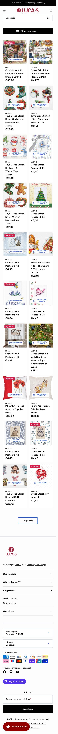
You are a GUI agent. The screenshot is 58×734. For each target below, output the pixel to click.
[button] (4, 11)
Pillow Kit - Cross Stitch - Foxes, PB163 (40, 409)
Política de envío (38, 723)
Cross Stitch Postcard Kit (38, 166)
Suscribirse (27, 709)
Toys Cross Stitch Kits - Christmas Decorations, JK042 (14, 120)
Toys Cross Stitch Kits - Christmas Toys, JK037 (40, 119)
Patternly (41, 3)
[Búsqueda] (49, 18)
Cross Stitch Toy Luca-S (40, 495)
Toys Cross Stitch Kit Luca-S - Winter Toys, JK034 (14, 169)
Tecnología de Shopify (36, 564)
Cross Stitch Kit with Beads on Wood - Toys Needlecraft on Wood (39, 360)
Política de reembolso (17, 719)
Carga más (28, 520)
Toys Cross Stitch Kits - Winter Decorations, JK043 (14, 218)
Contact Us (9, 603)
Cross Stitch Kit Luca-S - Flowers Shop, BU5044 (14, 73)
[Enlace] (28, 3)
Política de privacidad (38, 719)
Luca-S (18, 564)
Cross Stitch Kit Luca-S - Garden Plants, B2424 (40, 73)
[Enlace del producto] (15, 62)
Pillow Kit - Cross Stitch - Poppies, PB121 (14, 409)
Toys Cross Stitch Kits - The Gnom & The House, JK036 (40, 267)
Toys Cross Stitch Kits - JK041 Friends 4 (14, 497)
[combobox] (28, 18)
